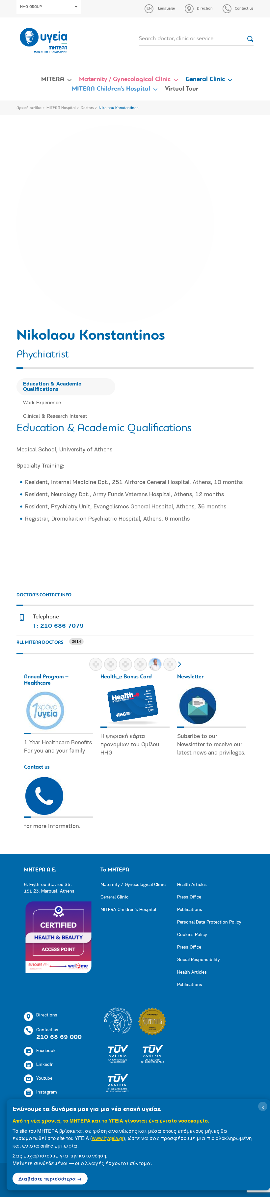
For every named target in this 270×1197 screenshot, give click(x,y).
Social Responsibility (198, 959)
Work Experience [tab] (42, 403)
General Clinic (205, 79)
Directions (46, 1015)
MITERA (52, 79)
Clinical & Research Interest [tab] (55, 416)
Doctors (87, 108)
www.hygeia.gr (107, 1137)
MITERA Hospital (61, 108)
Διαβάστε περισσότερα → (50, 1178)
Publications (189, 909)
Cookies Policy (192, 934)
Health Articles (192, 884)
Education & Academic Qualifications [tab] (52, 387)
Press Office (189, 897)
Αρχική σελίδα (28, 108)
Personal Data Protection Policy (209, 922)
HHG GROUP (31, 7)
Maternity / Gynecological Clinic (125, 79)
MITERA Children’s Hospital (111, 89)
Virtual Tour (182, 89)
